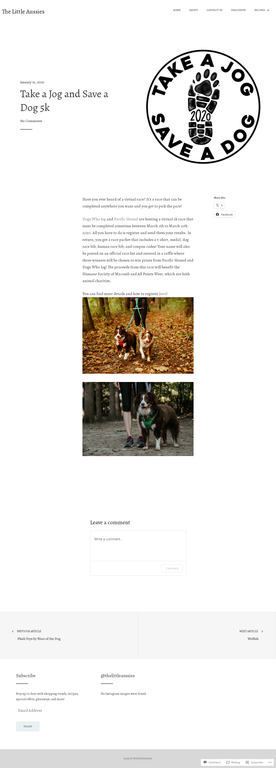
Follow (27, 726)
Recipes (259, 10)
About (193, 10)
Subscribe (26, 675)
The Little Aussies (23, 11)
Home (177, 10)
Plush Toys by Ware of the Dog (39, 635)
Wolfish (249, 635)
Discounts (238, 10)
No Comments (31, 121)
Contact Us (214, 10)
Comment (172, 568)
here (162, 293)
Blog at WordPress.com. (138, 758)
